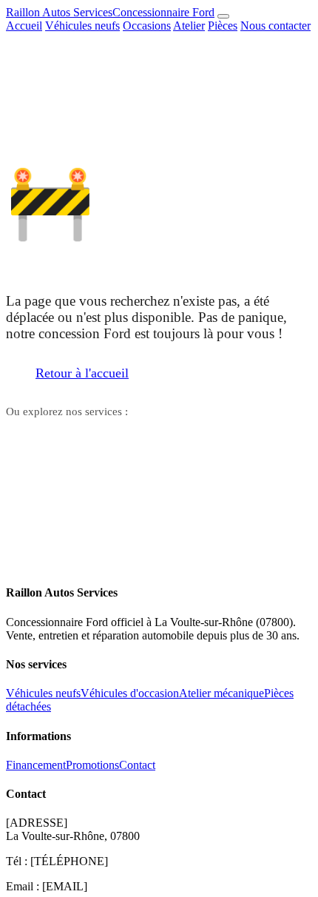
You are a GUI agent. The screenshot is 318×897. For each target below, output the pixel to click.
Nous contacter (275, 25)
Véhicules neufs (82, 25)
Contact (254, 435)
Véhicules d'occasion (130, 693)
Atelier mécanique (221, 693)
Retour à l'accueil (82, 373)
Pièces (222, 25)
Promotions (92, 765)
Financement (36, 765)
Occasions (147, 25)
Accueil (24, 25)
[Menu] (223, 16)
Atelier (189, 25)
